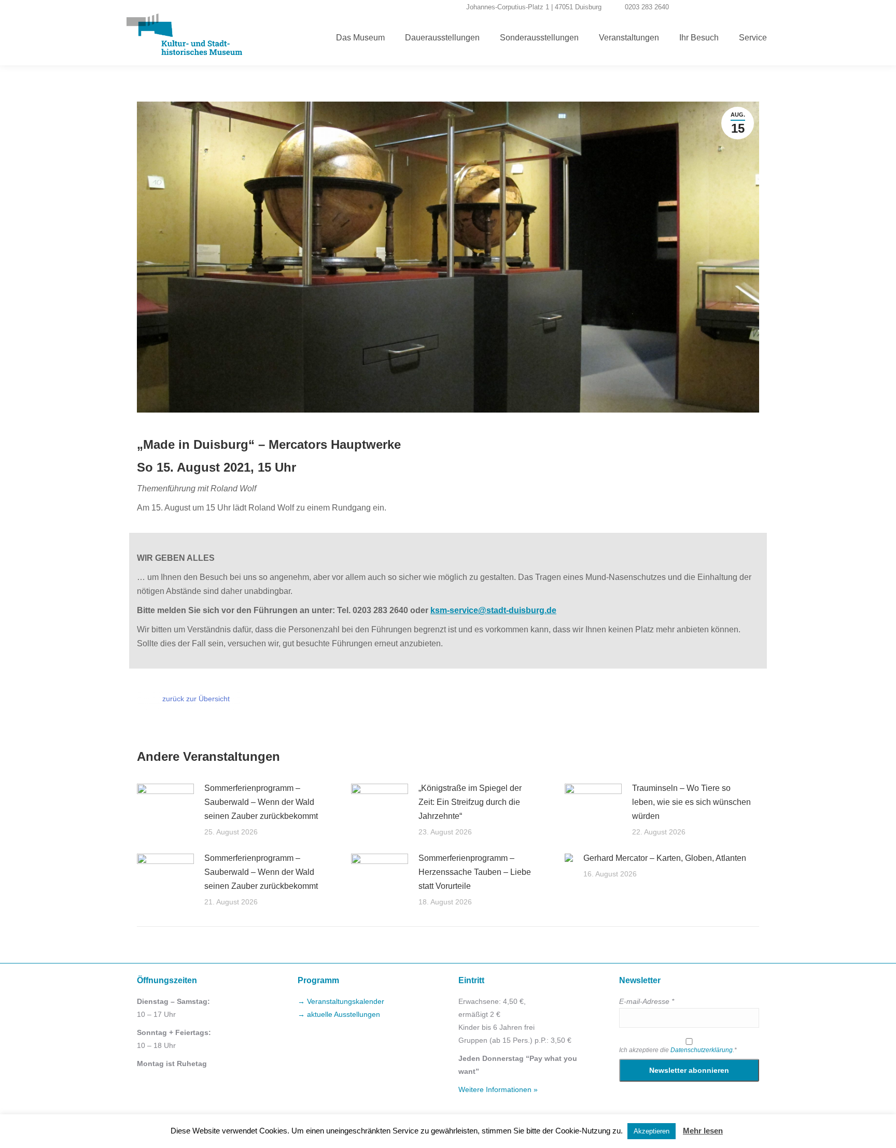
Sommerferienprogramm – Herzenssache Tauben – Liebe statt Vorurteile (474, 872)
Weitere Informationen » (498, 1089)
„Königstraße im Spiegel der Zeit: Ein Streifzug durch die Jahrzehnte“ (470, 802)
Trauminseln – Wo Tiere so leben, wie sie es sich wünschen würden (691, 802)
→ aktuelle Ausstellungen (339, 1014)
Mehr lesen (703, 1130)
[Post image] (165, 804)
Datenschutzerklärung (701, 1050)
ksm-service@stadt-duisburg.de (493, 610)
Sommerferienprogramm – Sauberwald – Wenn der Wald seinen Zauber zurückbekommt (261, 802)
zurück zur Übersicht (196, 699)
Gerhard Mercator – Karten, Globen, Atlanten (664, 858)
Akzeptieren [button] (651, 1131)
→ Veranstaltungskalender (341, 1001)
